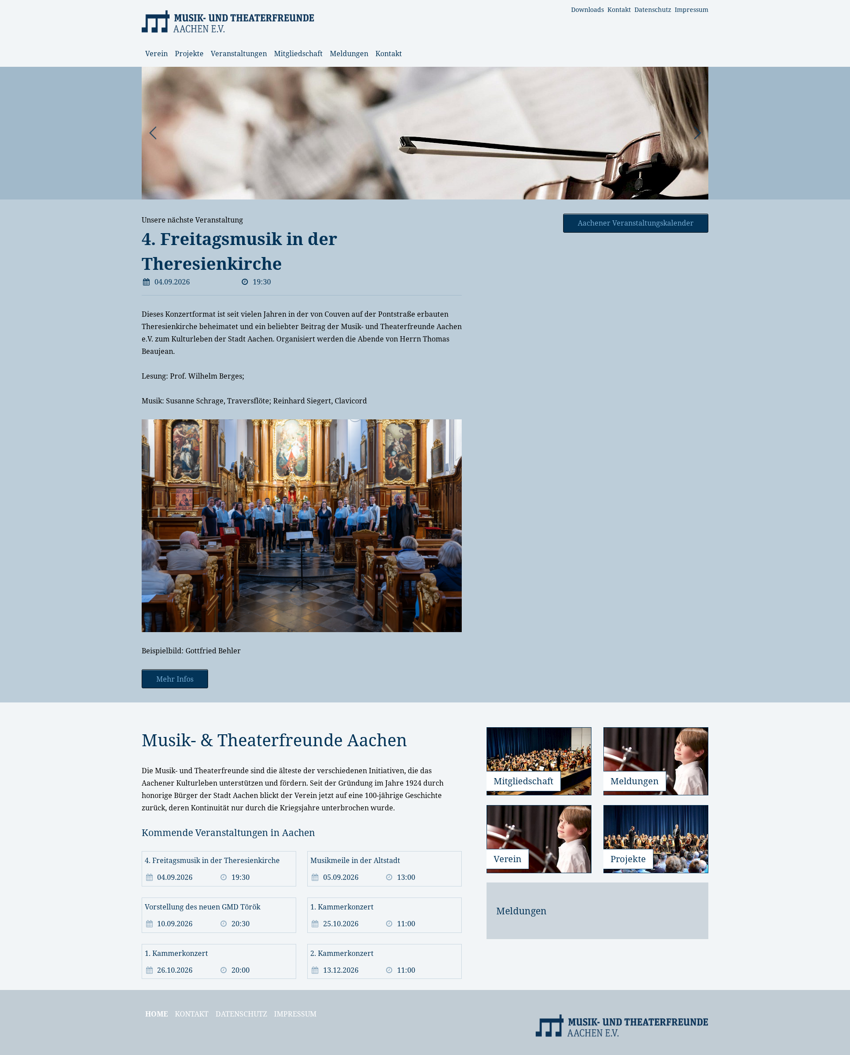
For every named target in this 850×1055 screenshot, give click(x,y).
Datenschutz (652, 9)
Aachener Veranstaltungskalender (636, 223)
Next (697, 133)
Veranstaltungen (239, 53)
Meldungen (349, 53)
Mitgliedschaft (298, 53)
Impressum (691, 9)
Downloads (587, 9)
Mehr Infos (174, 679)
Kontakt (619, 9)
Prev (153, 133)
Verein (156, 53)
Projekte (189, 53)
